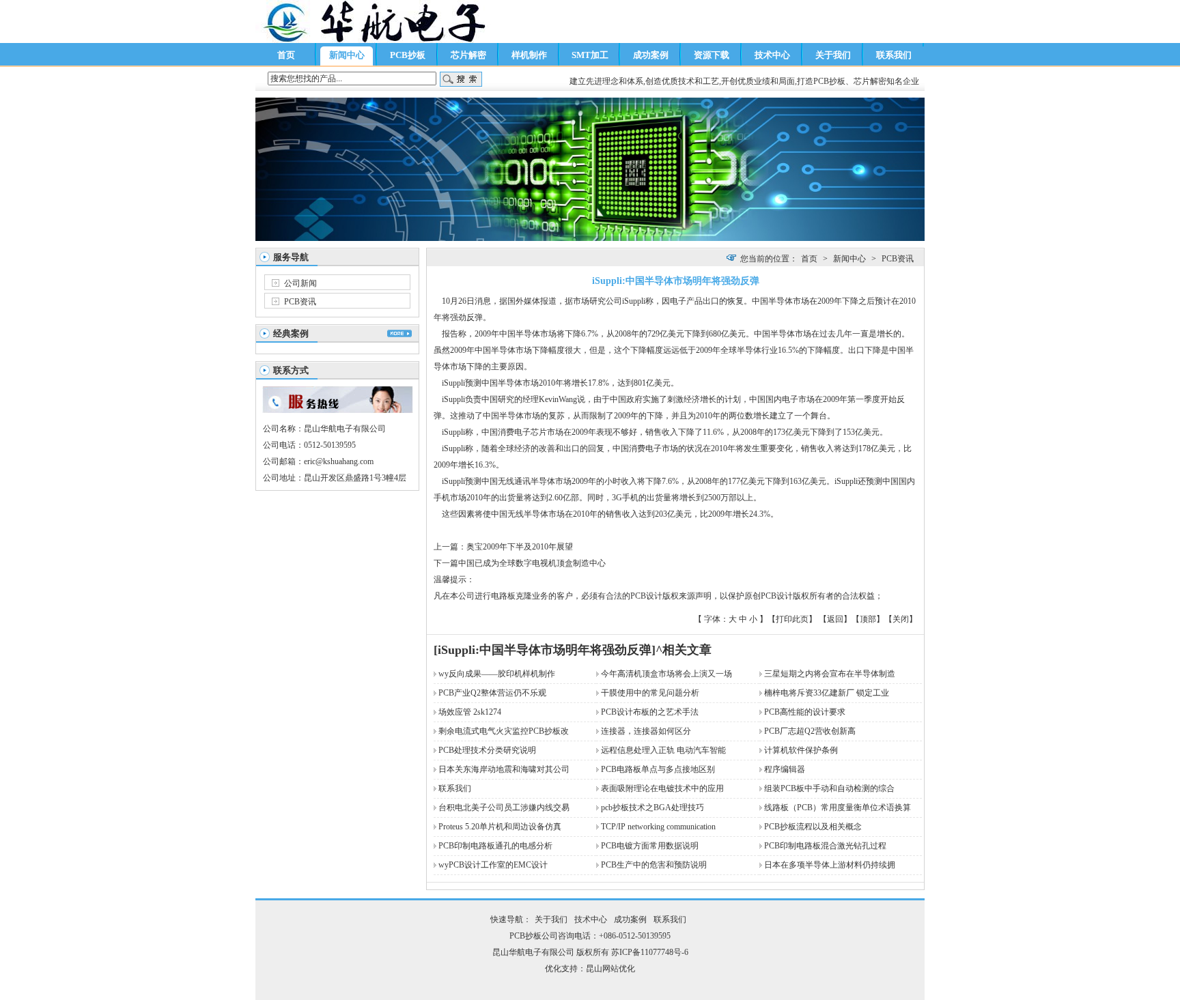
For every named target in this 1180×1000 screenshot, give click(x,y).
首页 (286, 55)
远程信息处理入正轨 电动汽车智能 (663, 750)
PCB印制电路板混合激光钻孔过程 (825, 846)
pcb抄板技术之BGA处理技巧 (652, 807)
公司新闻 (300, 283)
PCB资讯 (300, 301)
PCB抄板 (407, 55)
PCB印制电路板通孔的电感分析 (495, 846)
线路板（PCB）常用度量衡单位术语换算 (837, 807)
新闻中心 (347, 55)
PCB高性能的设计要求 (804, 712)
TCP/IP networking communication (658, 826)
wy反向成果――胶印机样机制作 (496, 673)
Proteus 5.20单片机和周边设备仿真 (499, 826)
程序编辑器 (784, 769)
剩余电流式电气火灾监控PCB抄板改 (503, 731)
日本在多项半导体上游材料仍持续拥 (829, 865)
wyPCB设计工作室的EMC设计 (493, 865)
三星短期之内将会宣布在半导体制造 (829, 673)
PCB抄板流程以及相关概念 (813, 826)
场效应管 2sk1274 (469, 712)
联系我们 (894, 55)
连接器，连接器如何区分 (646, 731)
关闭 (901, 619)
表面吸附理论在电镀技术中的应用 (662, 788)
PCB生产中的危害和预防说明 (654, 865)
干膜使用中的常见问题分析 (650, 693)
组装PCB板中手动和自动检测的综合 (829, 788)
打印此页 (792, 619)
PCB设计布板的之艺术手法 (650, 712)
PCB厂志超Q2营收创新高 (810, 731)
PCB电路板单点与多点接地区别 (658, 769)
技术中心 (772, 55)
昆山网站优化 (610, 968)
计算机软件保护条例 (801, 750)
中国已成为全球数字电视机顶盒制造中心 (532, 563)
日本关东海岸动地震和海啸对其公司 (504, 769)
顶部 (868, 619)
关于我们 (833, 55)
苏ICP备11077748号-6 (649, 952)
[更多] (399, 333)
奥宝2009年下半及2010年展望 (519, 547)
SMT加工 (590, 55)
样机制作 (529, 55)
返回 (835, 619)
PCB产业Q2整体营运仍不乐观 (492, 693)
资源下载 (711, 55)
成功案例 (651, 55)
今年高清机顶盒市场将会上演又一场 (666, 673)
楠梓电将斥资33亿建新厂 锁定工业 (826, 693)
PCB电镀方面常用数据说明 (650, 846)
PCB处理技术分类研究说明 (487, 750)
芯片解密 (468, 55)
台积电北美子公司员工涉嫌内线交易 (504, 807)
